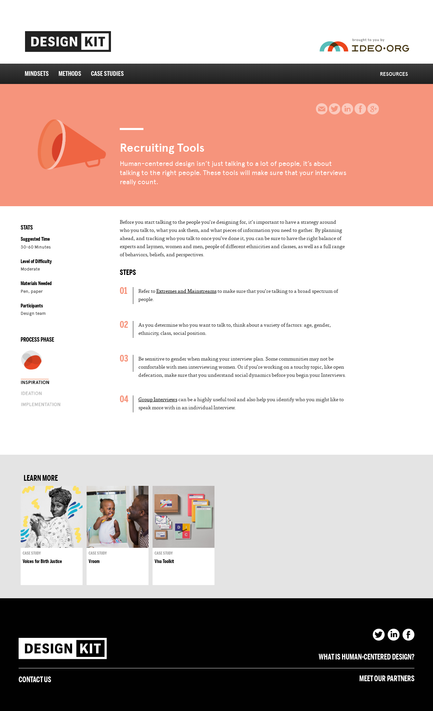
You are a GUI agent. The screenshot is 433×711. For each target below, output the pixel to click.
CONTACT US (35, 680)
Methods (70, 74)
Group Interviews (157, 399)
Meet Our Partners (386, 679)
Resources (394, 74)
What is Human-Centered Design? (366, 657)
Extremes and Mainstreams (186, 291)
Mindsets (37, 74)
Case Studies (107, 74)
